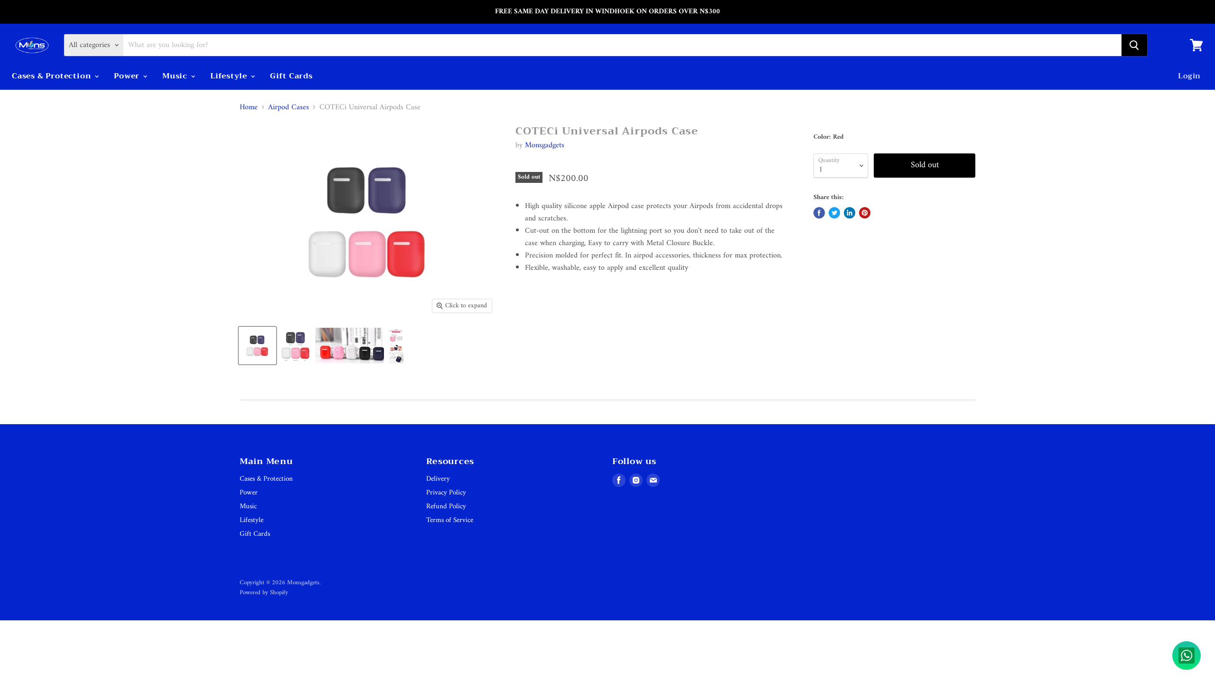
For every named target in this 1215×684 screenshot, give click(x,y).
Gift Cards (291, 76)
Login (1189, 76)
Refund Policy (446, 506)
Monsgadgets (544, 145)
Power (128, 76)
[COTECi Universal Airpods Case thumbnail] (257, 345)
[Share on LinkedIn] (849, 212)
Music (176, 76)
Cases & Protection (52, 76)
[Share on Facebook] (819, 212)
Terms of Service (449, 520)
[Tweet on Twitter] (834, 212)
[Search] (1134, 45)
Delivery (438, 479)
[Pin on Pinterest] (864, 212)
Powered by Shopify (264, 592)
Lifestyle (230, 76)
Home (249, 107)
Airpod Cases (288, 107)
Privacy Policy (446, 492)
